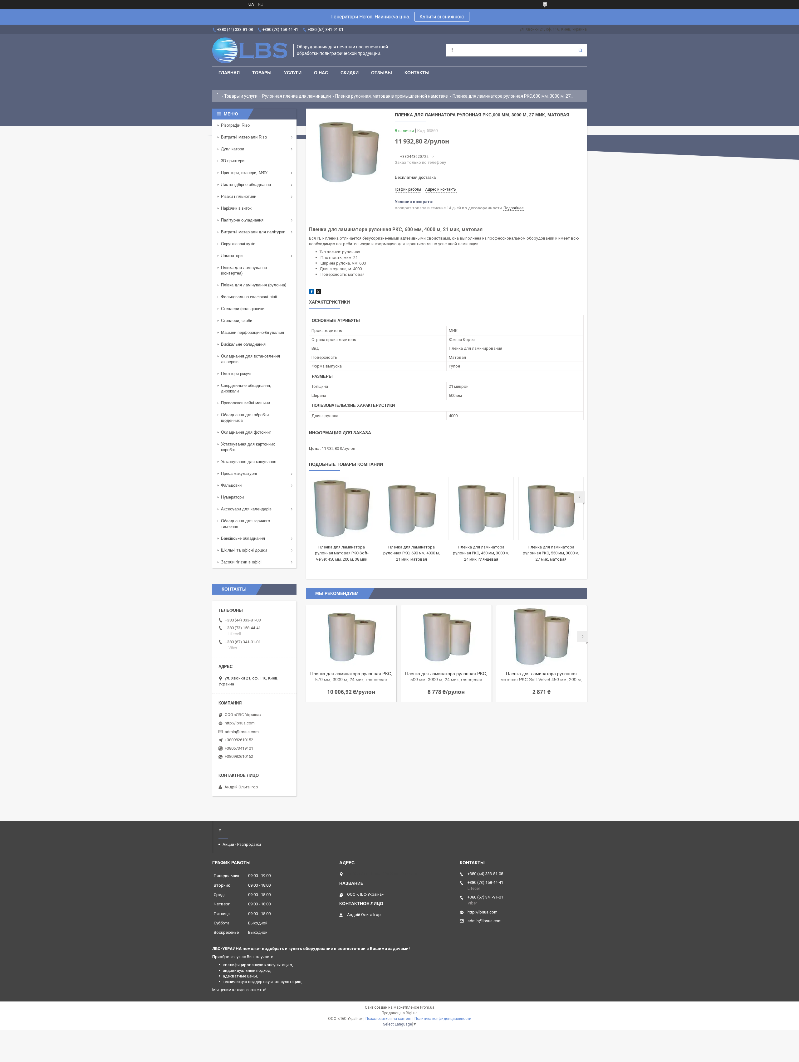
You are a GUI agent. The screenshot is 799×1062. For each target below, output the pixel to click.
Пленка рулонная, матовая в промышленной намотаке (391, 96)
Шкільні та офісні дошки (244, 550)
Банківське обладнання (243, 538)
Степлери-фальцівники (242, 308)
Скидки (350, 72)
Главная (229, 72)
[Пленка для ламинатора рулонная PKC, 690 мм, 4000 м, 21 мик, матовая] (411, 508)
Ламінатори (232, 255)
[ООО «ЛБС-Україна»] (249, 50)
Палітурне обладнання (242, 220)
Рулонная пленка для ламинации (296, 96)
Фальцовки (231, 485)
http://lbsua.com (240, 723)
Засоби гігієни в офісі (241, 562)
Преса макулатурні (239, 473)
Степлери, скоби (236, 320)
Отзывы (381, 72)
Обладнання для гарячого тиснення (245, 524)
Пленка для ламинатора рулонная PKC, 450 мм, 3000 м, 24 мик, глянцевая (481, 553)
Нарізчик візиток (236, 208)
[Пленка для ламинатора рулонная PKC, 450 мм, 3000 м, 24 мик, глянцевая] (481, 508)
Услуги (292, 72)
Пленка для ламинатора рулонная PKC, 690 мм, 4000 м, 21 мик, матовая (411, 553)
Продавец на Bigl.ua (400, 1013)
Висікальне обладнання (243, 344)
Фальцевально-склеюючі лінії (249, 297)
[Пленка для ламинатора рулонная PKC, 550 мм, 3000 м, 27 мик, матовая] (551, 508)
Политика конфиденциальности (442, 1018)
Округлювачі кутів (238, 243)
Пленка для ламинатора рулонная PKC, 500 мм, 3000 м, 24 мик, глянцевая (446, 676)
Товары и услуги (240, 96)
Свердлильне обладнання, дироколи (246, 388)
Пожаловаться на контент (388, 1018)
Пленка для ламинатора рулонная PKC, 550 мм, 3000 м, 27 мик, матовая (551, 553)
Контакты (416, 72)
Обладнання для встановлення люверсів (250, 359)
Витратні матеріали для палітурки (253, 232)
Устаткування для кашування (248, 461)
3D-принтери (232, 160)
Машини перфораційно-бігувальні (252, 332)
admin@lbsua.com (242, 731)
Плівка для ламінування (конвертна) (244, 270)
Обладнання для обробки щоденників (245, 417)
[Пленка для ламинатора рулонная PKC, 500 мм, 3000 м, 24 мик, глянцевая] (446, 636)
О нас (321, 72)
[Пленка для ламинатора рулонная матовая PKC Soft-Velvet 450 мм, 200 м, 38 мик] (341, 508)
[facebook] (311, 292)
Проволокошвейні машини (245, 403)
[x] (318, 292)
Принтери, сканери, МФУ (244, 172)
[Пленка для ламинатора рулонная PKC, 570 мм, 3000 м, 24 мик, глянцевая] (351, 636)
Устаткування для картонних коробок (248, 447)
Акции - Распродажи (242, 844)
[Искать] (580, 50)
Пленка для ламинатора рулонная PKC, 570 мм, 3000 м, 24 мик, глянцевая (351, 676)
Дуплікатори (232, 149)
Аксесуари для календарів (246, 509)
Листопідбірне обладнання (246, 184)
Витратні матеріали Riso (244, 137)
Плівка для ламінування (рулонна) (253, 285)
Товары (262, 72)
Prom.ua (427, 1007)
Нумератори (232, 497)
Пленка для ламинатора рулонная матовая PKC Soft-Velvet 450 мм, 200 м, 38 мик (342, 553)
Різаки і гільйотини (238, 196)
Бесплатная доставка (415, 177)
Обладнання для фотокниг (246, 432)
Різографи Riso (235, 125)
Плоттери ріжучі (236, 373)
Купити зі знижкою (441, 17)
